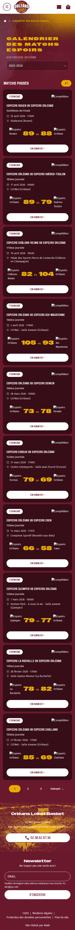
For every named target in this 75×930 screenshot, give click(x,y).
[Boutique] (68, 7)
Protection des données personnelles (29, 917)
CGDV (26, 913)
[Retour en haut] (67, 922)
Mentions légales (42, 913)
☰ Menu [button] (7, 7)
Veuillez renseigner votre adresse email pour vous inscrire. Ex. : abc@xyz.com (36, 885)
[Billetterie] (59, 7)
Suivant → (57, 788)
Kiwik (47, 925)
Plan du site (61, 917)
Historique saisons (21, 57)
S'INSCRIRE (37, 894)
